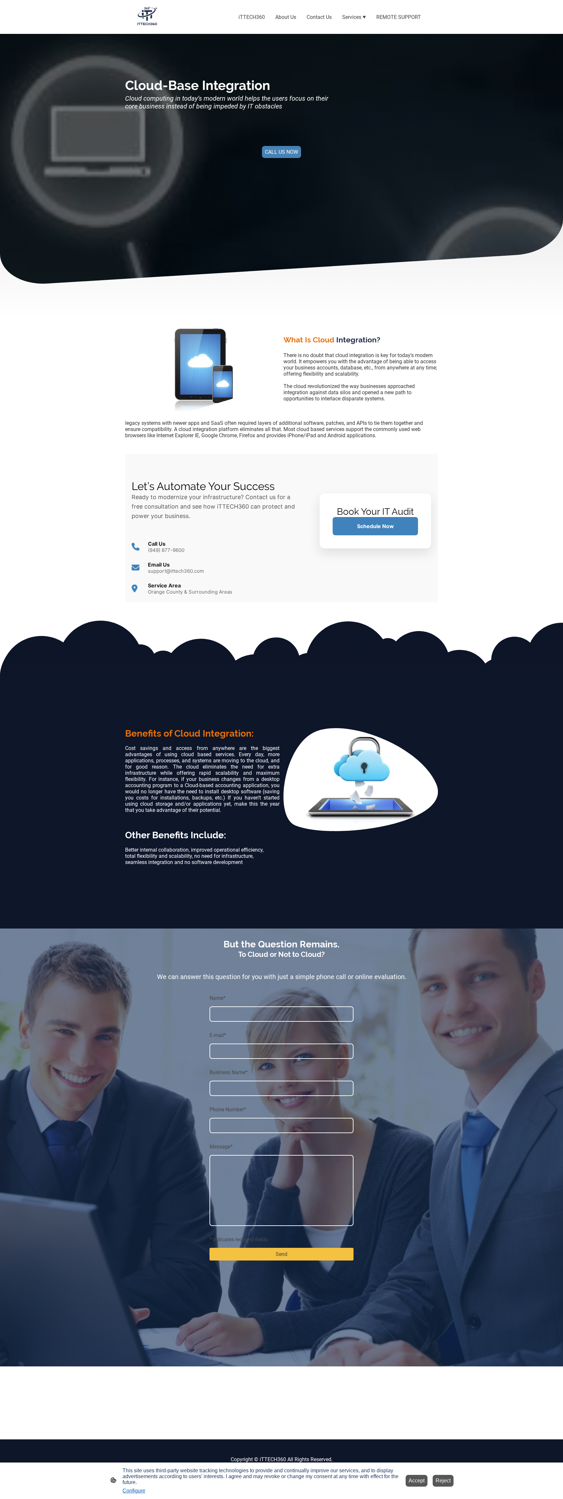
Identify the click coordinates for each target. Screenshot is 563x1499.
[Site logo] (147, 17)
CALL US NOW (281, 152)
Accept (417, 1480)
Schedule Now (375, 526)
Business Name (228, 1072)
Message (221, 1147)
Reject (443, 1480)
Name (217, 998)
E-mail (217, 1035)
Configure (134, 1490)
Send (281, 1254)
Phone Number (227, 1109)
